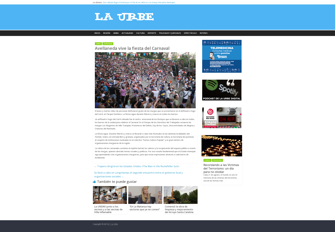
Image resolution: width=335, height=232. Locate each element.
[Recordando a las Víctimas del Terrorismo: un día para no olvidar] (222, 136)
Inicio (97, 33)
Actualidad (127, 33)
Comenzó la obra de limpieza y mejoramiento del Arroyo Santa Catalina (179, 209)
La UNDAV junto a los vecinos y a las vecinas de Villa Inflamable (108, 209)
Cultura (140, 33)
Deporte (152, 33)
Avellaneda (108, 44)
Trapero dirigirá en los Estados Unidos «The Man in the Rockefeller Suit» (136, 166)
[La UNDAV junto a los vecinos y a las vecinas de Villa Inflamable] (110, 187)
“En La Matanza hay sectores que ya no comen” (145, 208)
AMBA (116, 33)
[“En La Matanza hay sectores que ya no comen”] (145, 187)
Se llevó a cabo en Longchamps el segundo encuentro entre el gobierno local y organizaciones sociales (138, 174)
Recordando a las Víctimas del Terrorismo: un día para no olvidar (221, 168)
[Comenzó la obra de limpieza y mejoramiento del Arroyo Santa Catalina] (181, 187)
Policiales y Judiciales (170, 33)
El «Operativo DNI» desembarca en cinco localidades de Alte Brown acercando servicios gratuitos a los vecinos (150, 2)
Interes (203, 33)
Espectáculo (190, 33)
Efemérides (217, 160)
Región (106, 33)
